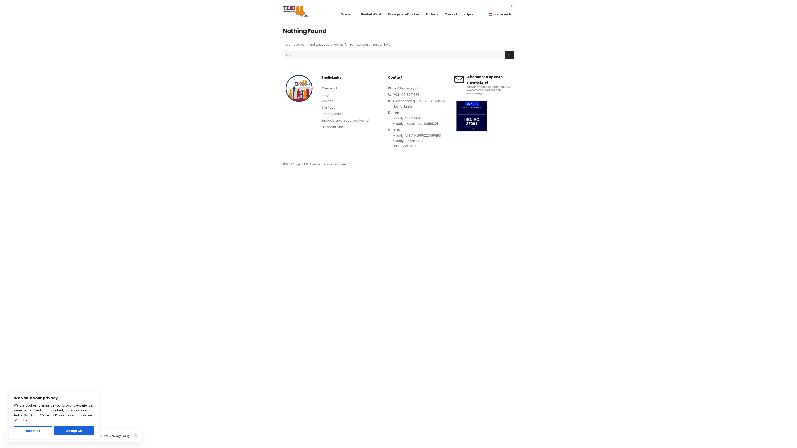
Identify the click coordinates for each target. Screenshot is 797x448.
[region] (54, 415)
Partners (432, 14)
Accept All (74, 431)
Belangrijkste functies (403, 14)
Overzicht (348, 14)
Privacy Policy (120, 436)
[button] (512, 6)
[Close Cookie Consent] (135, 435)
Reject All (33, 431)
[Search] (509, 55)
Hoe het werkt (371, 14)
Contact (451, 14)
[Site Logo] (295, 11)
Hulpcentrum (472, 14)
